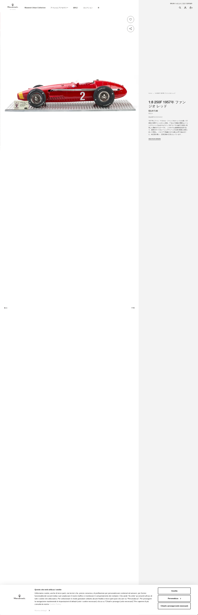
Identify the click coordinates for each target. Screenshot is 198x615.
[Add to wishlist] (131, 19)
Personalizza (173, 598)
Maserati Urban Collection (35, 8)
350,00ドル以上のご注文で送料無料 (181, 3)
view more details (154, 139)
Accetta (174, 591)
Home (150, 93)
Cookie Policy (55, 604)
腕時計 (75, 8)
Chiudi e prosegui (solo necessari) (174, 606)
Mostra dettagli (41, 610)
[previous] (5, 308)
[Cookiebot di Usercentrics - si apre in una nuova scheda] (19, 610)
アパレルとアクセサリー (59, 8)
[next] (133, 308)
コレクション (88, 8)
